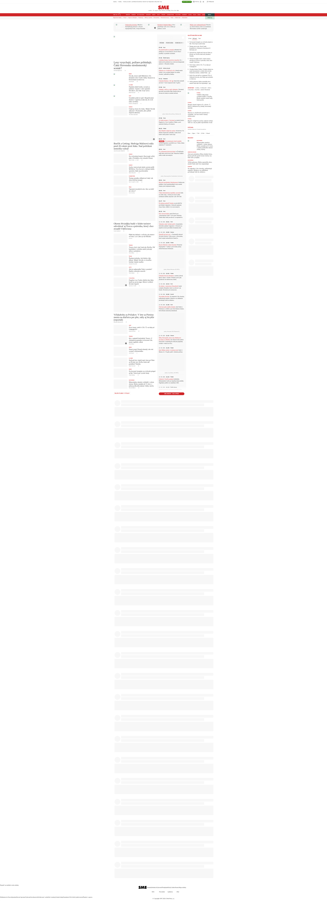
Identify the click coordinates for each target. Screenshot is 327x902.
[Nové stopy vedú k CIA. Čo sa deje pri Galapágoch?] (120, 329)
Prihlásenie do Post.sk (6, 897)
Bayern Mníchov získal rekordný (168, 245)
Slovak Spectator (20, 897)
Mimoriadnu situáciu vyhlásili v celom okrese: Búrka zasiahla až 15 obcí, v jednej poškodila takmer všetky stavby (141, 384)
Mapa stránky (182, 887)
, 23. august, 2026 (154, 10)
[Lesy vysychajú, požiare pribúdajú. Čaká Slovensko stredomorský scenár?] (134, 47)
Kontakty (149, 887)
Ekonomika (156, 17)
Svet (158, 14)
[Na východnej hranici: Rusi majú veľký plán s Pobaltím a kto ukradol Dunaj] (120, 158)
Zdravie (204, 14)
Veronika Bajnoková (118, 70)
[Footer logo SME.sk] (142, 887)
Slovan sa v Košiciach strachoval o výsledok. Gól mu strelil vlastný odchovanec (198, 114)
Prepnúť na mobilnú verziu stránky (9, 885)
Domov (134, 14)
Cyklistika (131, 278)
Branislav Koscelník (133, 263)
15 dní (202, 133)
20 (141, 160)
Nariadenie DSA (67, 897)
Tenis (209, 88)
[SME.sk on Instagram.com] (164, 895)
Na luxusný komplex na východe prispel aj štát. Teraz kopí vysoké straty (142, 372)
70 (138, 172)
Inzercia (35, 897)
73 (138, 375)
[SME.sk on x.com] (162, 895)
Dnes (189, 133)
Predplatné (165, 887)
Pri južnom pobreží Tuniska (166, 203)
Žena (199, 14)
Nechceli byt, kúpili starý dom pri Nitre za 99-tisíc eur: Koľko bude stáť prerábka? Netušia (141, 362)
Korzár (190, 166)
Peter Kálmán (131, 273)
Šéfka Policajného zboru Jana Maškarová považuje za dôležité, (170, 338)
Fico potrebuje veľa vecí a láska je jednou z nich (166, 26)
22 (123, 230)
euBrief (184, 14)
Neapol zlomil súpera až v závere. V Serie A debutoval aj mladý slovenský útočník (199, 106)
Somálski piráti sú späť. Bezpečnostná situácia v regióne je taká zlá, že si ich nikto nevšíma (141, 100)
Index (153, 14)
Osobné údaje (59, 897)
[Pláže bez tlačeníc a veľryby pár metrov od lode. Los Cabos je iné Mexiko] (120, 238)
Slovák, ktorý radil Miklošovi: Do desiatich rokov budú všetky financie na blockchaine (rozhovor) (142, 78)
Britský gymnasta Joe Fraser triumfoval (169, 389)
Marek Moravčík (132, 172)
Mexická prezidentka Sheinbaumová (168, 182)
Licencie (80, 897)
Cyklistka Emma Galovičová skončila (169, 60)
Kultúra (178, 14)
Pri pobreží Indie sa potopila (166, 49)
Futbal (197, 88)
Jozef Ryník (131, 81)
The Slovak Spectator (133, 114)
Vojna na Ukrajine (132, 17)
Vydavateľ (159, 887)
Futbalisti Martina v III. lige (166, 81)
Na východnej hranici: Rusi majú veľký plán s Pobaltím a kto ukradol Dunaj (142, 157)
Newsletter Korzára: (164, 296)
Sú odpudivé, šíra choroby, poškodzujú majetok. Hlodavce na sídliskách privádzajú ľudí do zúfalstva (200, 170)
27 (138, 92)
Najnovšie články (117, 17)
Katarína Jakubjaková (133, 103)
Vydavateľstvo (29, 897)
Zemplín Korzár (192, 152)
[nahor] (187, 887)
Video (172, 17)
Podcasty (140, 17)
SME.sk (115, 14)
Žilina (130, 256)
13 (138, 331)
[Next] (182, 43)
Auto (190, 14)
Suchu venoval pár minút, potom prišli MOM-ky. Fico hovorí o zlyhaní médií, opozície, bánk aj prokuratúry (142, 169)
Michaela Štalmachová (118, 322)
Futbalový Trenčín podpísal (166, 379)
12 (125, 70)
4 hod (189, 38)
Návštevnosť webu (42, 897)
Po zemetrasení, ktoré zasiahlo (173, 141)
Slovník (144, 1)
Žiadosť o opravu (87, 897)
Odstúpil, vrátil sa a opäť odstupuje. (168, 89)
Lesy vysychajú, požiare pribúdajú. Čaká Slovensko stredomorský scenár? (133, 65)
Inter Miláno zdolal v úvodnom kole (168, 350)
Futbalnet (204, 88)
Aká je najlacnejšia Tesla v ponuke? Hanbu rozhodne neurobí (140, 270)
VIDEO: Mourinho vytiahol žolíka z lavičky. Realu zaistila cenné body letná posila (205, 97)
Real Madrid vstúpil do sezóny (167, 130)
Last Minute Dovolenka (136, 1)
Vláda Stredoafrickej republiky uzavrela (169, 193)
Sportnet (14, 897)
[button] (208, 14)
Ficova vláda (169, 42)
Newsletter (184, 17)
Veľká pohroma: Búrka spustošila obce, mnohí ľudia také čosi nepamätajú (200, 163)
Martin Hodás (131, 160)
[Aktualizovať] (171, 38)
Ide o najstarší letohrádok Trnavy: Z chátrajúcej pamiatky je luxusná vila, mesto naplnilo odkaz (141, 340)
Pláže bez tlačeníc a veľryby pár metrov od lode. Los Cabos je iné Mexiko (141, 235)
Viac (161, 1)
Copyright (156, 898)
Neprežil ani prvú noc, (165, 234)
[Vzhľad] (203, 2)
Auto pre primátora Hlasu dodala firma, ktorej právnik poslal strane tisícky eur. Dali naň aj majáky (200, 155)
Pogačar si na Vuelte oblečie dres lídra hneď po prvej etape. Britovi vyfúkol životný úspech (141, 282)
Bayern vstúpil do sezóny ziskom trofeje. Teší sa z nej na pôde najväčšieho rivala (200, 121)
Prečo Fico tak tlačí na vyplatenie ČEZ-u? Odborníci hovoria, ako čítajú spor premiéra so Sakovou (201, 77)
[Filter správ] (183, 37)
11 (141, 181)
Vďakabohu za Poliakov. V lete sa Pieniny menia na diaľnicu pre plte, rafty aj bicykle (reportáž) (134, 317)
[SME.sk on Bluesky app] (167, 895)
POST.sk (210, 17)
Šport (163, 14)
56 (138, 365)
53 (128, 150)
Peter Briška (131, 252)
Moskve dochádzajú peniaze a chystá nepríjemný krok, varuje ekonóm (135, 26)
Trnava (131, 245)
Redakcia (154, 887)
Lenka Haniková (117, 230)
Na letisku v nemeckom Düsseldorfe (168, 286)
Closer (124, 17)
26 (137, 81)
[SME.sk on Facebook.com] (159, 895)
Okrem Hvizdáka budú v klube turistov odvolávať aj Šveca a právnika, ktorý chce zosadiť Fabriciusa (133, 226)
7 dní (199, 38)
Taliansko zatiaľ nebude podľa (167, 224)
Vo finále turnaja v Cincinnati (167, 120)
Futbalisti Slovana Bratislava (166, 275)
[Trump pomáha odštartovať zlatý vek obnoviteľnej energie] (120, 180)
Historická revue (165, 17)
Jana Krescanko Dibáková (119, 150)
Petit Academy (52, 897)
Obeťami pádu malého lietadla (167, 307)
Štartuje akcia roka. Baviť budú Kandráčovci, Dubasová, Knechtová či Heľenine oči (199, 48)
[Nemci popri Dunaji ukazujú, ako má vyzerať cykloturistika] (120, 351)
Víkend (208, 133)
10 (138, 387)
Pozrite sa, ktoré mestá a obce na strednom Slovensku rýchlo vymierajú (200, 26)
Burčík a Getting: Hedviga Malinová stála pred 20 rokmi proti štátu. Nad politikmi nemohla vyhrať (133, 146)
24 (137, 273)
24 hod (195, 38)
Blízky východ (148, 17)
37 (126, 322)
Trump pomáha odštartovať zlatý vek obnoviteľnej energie (141, 179)
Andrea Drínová (132, 331)
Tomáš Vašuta (132, 375)
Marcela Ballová (132, 387)
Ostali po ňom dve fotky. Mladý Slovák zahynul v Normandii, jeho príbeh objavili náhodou (142, 111)
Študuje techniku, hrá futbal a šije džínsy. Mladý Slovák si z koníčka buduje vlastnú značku (140, 260)
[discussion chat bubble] (139, 114)
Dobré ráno (177, 17)
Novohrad (131, 380)
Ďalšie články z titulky (122, 393)
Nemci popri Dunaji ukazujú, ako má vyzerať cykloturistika (141, 350)
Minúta (128, 14)
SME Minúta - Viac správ (171, 393)
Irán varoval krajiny (164, 213)
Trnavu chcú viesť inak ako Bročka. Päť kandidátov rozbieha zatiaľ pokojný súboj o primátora (142, 249)
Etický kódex (171, 887)
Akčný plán (75, 897)
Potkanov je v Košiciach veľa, (167, 70)
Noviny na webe (127, 1)
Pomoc (177, 887)
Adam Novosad (132, 92)
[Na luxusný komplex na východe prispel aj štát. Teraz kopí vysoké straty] (120, 373)
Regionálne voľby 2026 (154, 1)
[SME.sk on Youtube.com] (165, 895)
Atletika (197, 89)
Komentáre (170, 14)
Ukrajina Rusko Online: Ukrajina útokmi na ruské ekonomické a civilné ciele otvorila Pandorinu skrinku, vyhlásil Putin (201, 71)
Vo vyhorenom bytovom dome (167, 151)
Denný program (205, 89)
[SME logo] (163, 6)
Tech (194, 14)
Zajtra (193, 133)
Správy (115, 1)
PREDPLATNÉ (187, 1)
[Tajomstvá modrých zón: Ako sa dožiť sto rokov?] (120, 191)
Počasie (162, 42)
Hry (147, 1)
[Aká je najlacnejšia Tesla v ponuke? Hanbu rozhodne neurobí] (120, 271)
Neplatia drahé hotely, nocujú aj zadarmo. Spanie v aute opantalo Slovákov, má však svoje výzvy (139, 89)
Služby (120, 1)
